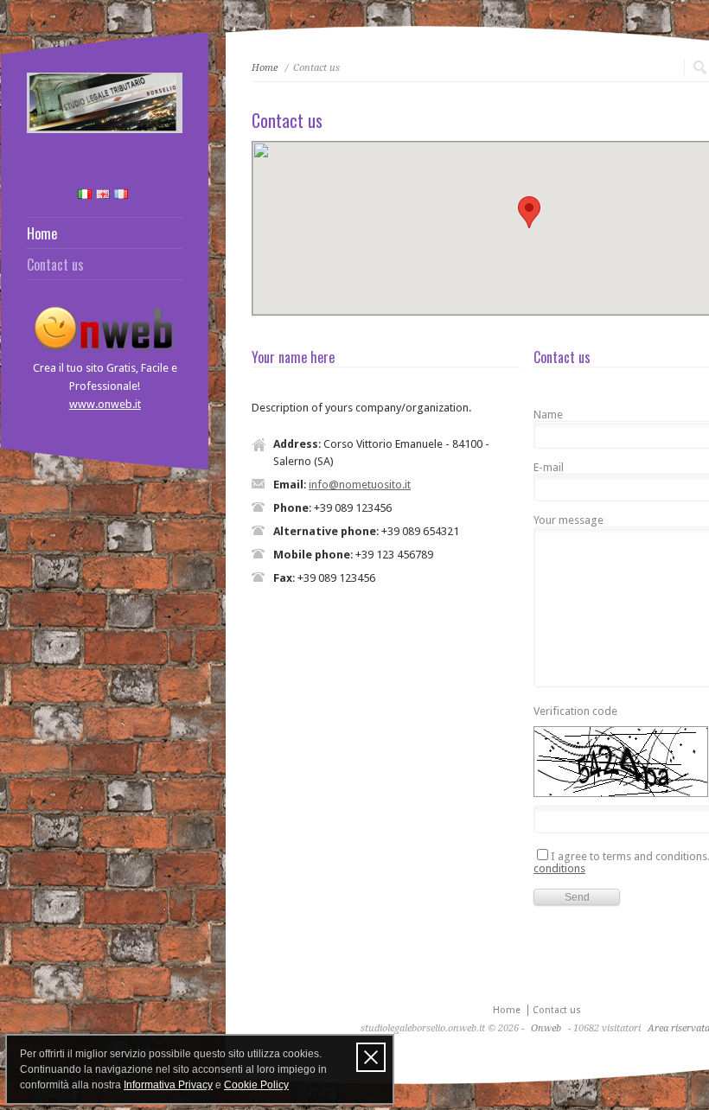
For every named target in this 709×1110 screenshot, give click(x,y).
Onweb (546, 1028)
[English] (103, 194)
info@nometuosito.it (360, 484)
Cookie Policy (256, 1085)
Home (42, 233)
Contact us (55, 264)
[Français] (121, 194)
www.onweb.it (105, 404)
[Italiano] (85, 194)
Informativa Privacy (168, 1085)
